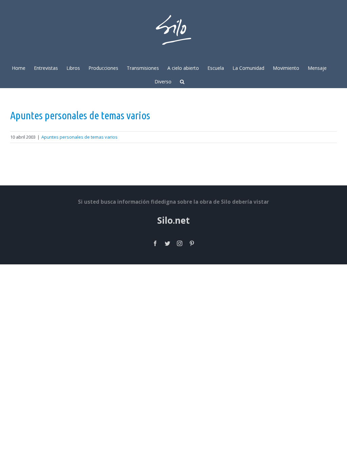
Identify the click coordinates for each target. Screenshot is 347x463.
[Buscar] (182, 81)
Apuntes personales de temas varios (80, 115)
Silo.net (173, 220)
